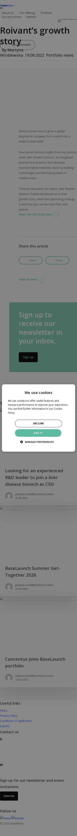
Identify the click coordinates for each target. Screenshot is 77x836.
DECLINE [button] (38, 423)
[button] (38, 442)
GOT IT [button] (38, 432)
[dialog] (38, 418)
